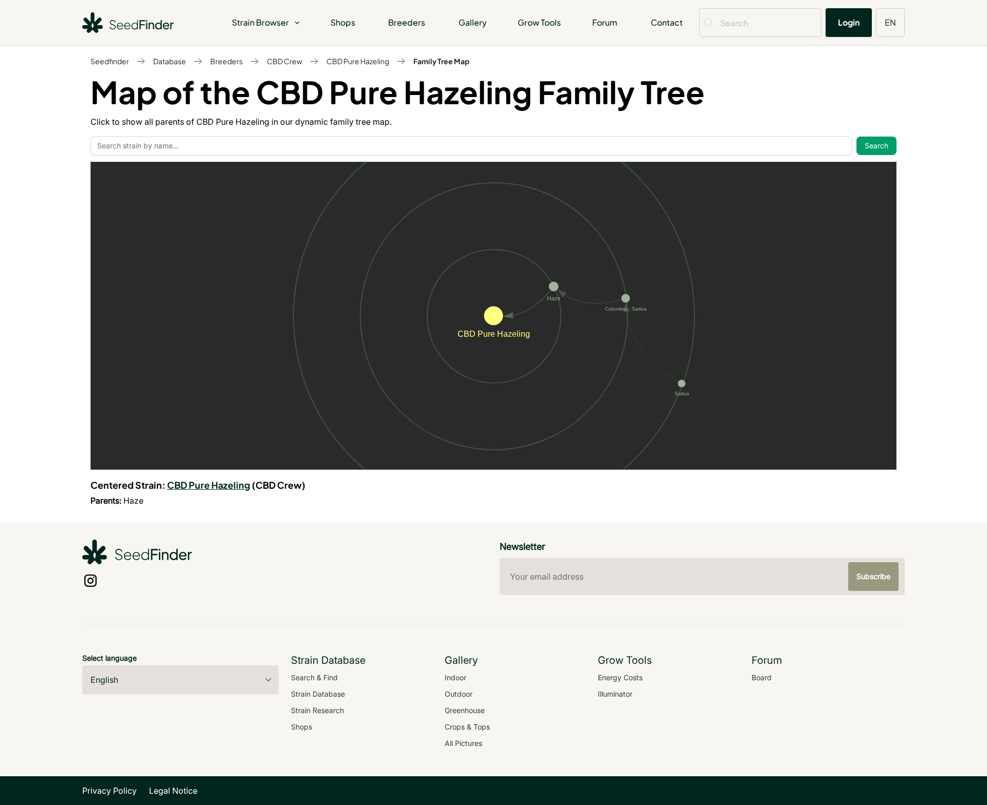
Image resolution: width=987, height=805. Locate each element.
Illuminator (615, 693)
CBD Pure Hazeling (357, 61)
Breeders (406, 22)
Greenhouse (465, 710)
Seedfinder (109, 61)
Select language (109, 658)
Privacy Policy (109, 790)
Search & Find (314, 677)
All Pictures (463, 743)
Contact (667, 22)
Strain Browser (260, 22)
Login (849, 22)
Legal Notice (173, 790)
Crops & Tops (467, 726)
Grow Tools (539, 22)
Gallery (473, 22)
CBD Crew (284, 61)
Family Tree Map (441, 61)
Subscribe (873, 576)
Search (876, 145)
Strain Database (318, 693)
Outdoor (458, 693)
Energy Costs (620, 677)
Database (169, 61)
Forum (604, 22)
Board (762, 677)
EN (890, 22)
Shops (343, 22)
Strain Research (317, 710)
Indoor (455, 677)
